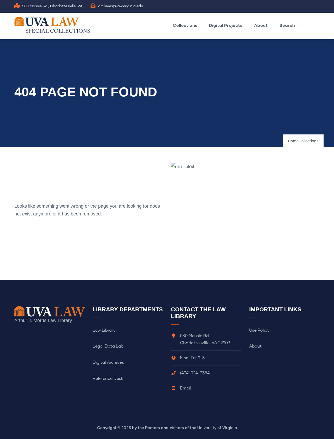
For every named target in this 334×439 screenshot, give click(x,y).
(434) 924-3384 (195, 373)
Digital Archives (108, 362)
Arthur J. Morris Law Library (43, 320)
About (261, 25)
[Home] (53, 25)
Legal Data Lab (108, 346)
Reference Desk (108, 378)
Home (293, 141)
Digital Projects (225, 25)
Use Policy (259, 330)
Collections (185, 25)
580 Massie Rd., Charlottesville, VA (52, 6)
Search (287, 25)
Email (185, 388)
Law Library (104, 330)
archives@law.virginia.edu (120, 6)
